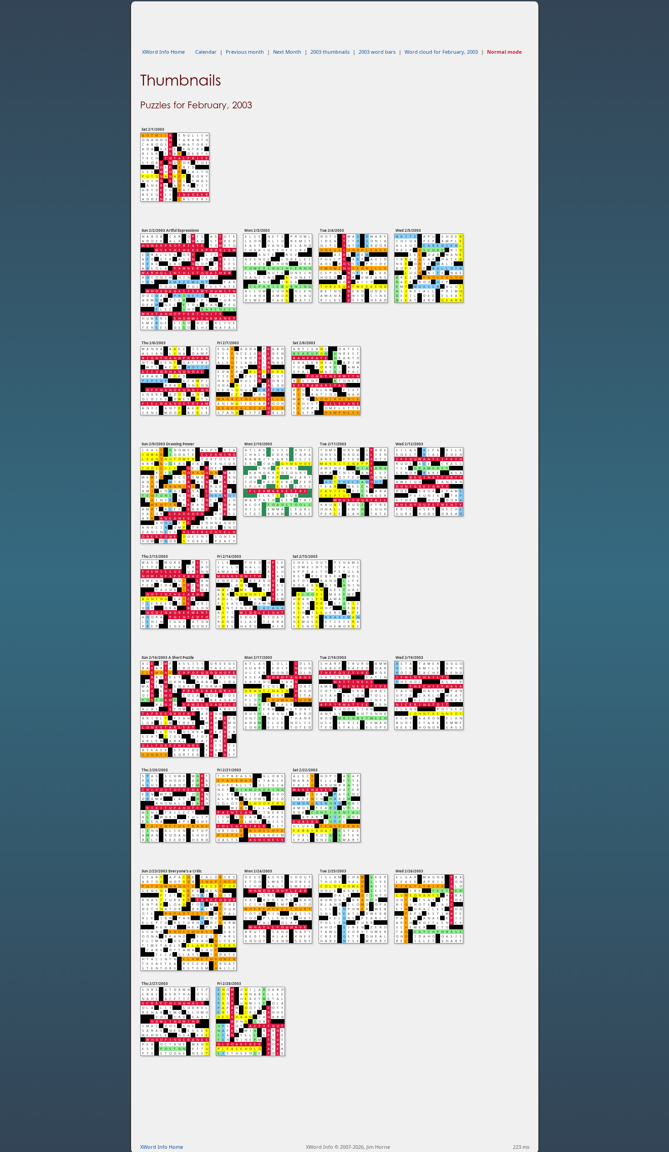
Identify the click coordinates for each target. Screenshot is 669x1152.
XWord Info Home (163, 51)
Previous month (245, 51)
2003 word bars (377, 51)
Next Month (287, 51)
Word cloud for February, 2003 (441, 51)
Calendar (206, 51)
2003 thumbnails (330, 51)
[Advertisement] (305, 21)
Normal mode (504, 51)
